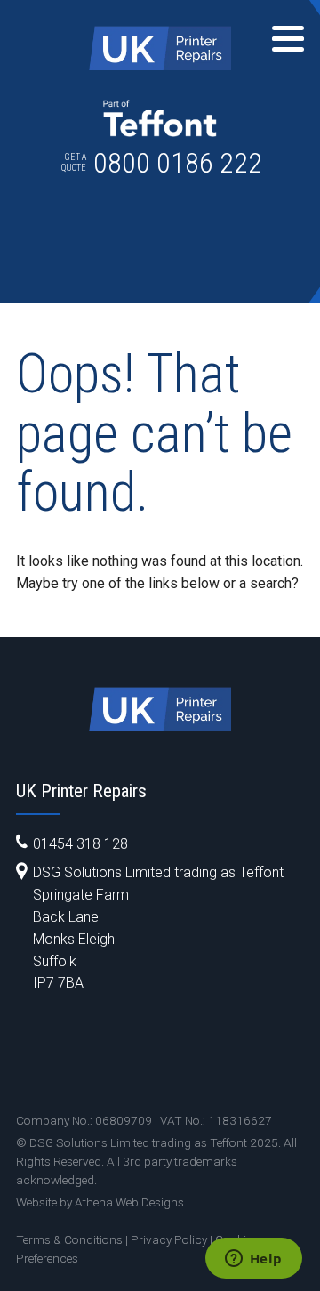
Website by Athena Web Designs (100, 1202)
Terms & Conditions (69, 1239)
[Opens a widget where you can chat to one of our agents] (253, 1260)
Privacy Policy (169, 1239)
